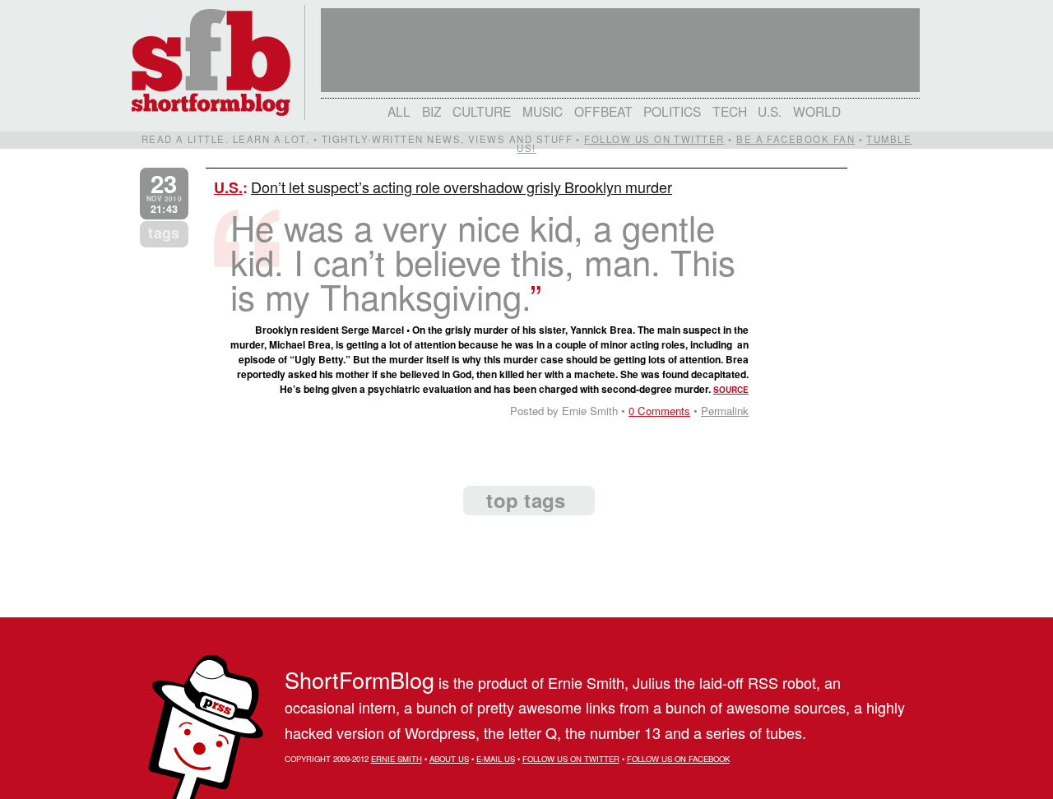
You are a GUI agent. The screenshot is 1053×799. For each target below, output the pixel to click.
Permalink (725, 410)
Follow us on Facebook (678, 758)
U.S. (770, 111)
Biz (432, 111)
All (399, 111)
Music (542, 111)
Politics (672, 111)
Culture (481, 111)
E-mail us (495, 758)
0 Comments (659, 410)
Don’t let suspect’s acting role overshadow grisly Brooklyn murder (461, 186)
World (817, 111)
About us (449, 758)
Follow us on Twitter (654, 138)
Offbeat (603, 111)
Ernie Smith (396, 758)
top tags (525, 500)
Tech (729, 111)
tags (163, 232)
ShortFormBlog (359, 679)
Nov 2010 (164, 193)
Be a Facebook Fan (795, 138)
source (731, 389)
